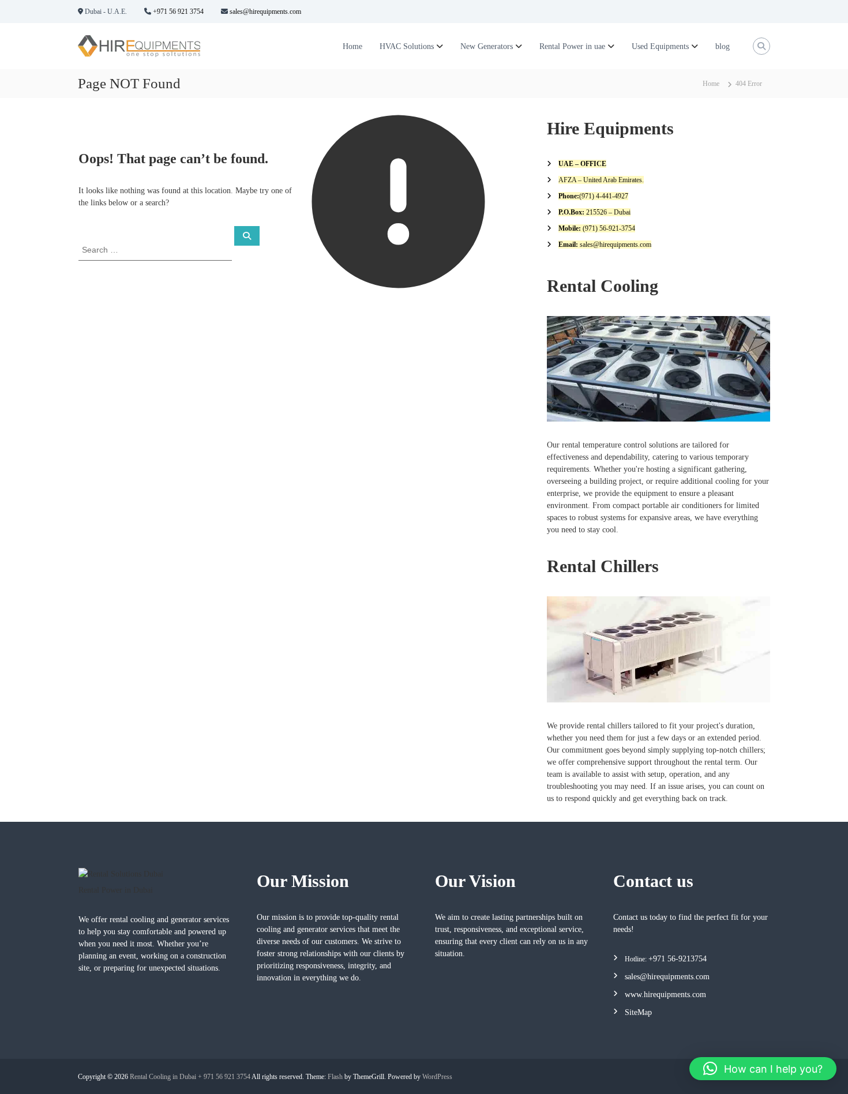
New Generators (486, 46)
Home (352, 46)
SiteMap (638, 1012)
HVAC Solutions (407, 46)
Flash (335, 1077)
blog (722, 46)
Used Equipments (660, 46)
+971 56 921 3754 (177, 11)
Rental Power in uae (572, 46)
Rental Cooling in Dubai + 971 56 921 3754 (190, 1077)
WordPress (437, 1077)
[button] (762, 1068)
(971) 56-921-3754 (608, 228)
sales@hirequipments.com (264, 11)
